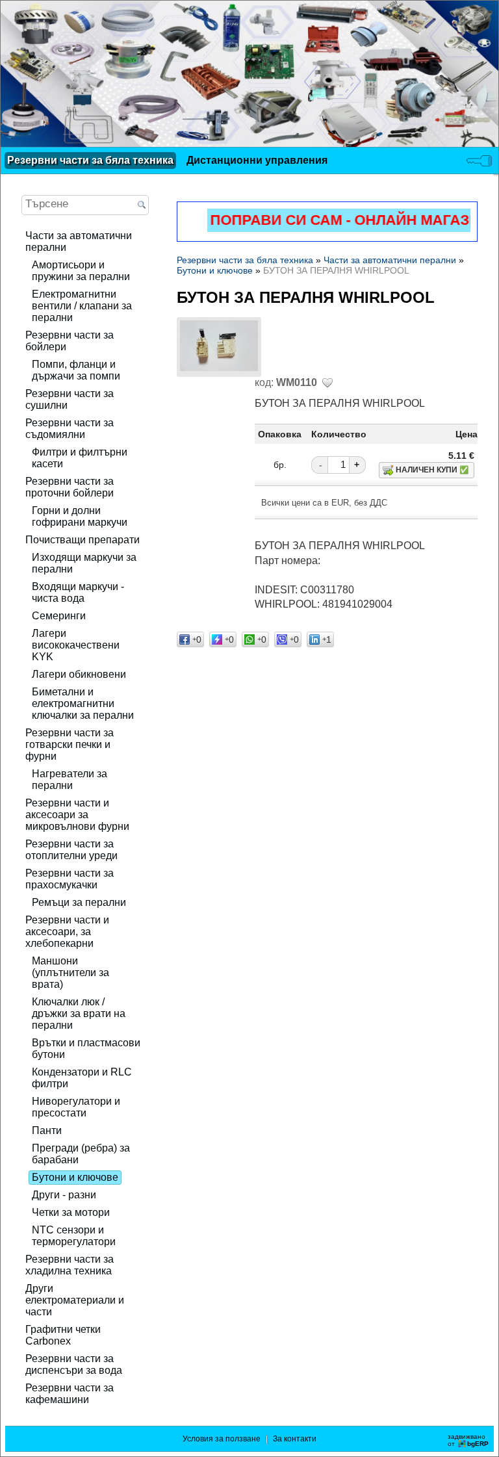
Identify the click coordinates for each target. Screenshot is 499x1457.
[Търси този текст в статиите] (141, 205)
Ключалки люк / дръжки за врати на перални (78, 1013)
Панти (47, 1130)
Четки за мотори (71, 1212)
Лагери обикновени (79, 674)
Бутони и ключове (75, 1177)
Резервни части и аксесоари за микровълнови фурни (77, 814)
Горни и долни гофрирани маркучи (79, 516)
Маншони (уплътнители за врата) (70, 972)
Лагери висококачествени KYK (76, 645)
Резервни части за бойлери (69, 340)
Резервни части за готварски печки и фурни (69, 744)
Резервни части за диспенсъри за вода (73, 1364)
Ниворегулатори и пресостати (76, 1107)
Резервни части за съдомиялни (69, 428)
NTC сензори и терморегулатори (74, 1235)
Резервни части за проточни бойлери (69, 487)
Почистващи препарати (82, 539)
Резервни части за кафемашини (69, 1393)
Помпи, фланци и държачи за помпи (76, 370)
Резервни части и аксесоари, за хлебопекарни (67, 931)
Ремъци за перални (79, 902)
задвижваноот (468, 1440)
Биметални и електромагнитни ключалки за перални (83, 703)
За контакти (294, 1438)
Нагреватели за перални (69, 779)
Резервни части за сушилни (69, 399)
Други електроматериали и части (74, 1300)
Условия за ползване (222, 1438)
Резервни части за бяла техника (90, 160)
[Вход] (479, 160)
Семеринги (59, 615)
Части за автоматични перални (78, 241)
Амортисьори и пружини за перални (81, 270)
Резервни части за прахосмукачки (69, 879)
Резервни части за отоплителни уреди (71, 849)
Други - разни (64, 1194)
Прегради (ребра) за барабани (81, 1153)
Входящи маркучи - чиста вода (78, 592)
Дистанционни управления (256, 160)
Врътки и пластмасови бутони (86, 1048)
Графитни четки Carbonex (63, 1335)
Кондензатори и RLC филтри (82, 1077)
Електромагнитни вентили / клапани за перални (82, 306)
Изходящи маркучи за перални (84, 563)
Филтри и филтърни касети (79, 457)
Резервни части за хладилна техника (69, 1265)
